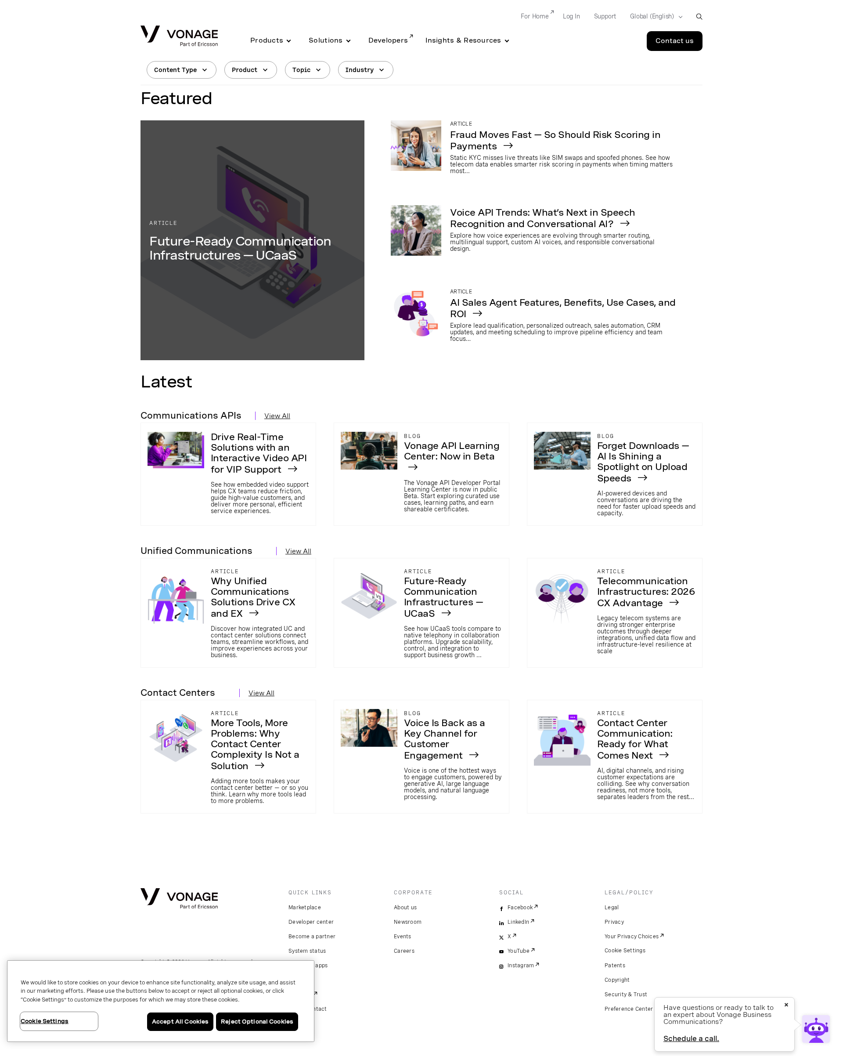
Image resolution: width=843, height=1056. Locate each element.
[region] (160, 1001)
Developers (388, 40)
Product (244, 69)
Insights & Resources (463, 40)
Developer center (311, 922)
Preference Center (629, 1009)
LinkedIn (518, 922)
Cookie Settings (625, 951)
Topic (301, 69)
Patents (615, 965)
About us (405, 907)
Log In (571, 16)
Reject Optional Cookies (257, 1021)
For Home (534, 16)
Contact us (675, 41)
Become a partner (311, 936)
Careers (404, 951)
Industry (360, 69)
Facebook (520, 907)
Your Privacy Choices (632, 936)
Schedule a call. (691, 1038)
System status (307, 951)
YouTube (519, 951)
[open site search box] (699, 16)
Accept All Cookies (180, 1021)
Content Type (175, 69)
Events (402, 936)
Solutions (325, 40)
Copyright (617, 980)
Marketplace (304, 907)
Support (605, 16)
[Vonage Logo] (179, 36)
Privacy (614, 922)
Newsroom (408, 922)
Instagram (521, 965)
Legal (612, 907)
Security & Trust (626, 994)
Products (266, 40)
